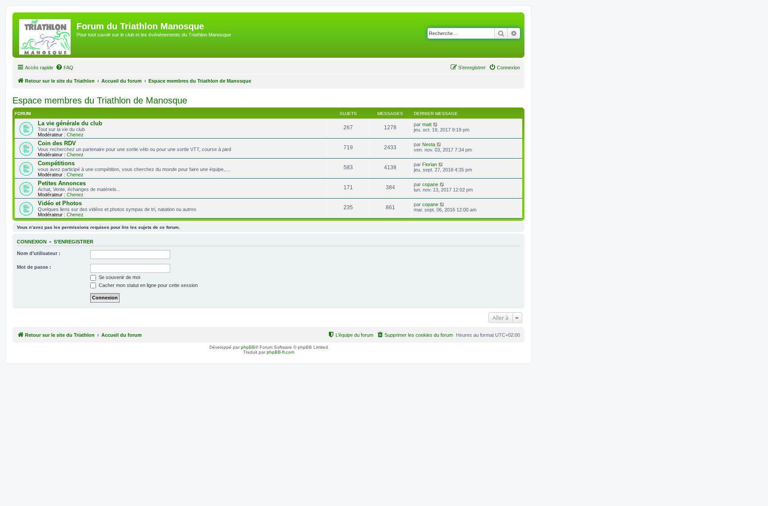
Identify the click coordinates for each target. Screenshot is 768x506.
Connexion (32, 241)
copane (430, 184)
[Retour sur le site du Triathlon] (45, 35)
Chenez (75, 134)
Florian (429, 164)
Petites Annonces (62, 183)
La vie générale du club (70, 123)
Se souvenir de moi (118, 277)
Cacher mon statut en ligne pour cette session (147, 285)
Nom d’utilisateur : (38, 253)
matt (427, 124)
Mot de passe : (34, 267)
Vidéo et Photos (60, 203)
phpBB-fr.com (280, 352)
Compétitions (56, 163)
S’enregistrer (73, 241)
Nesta (428, 144)
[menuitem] (64, 67)
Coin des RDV (57, 143)
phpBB (248, 347)
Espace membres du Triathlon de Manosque (99, 100)
